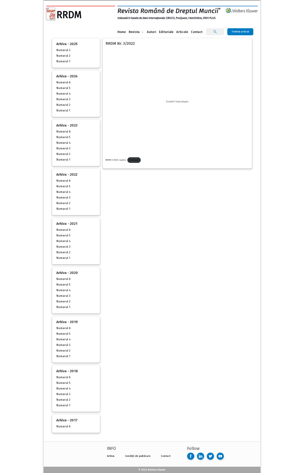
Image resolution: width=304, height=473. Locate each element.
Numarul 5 (63, 88)
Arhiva (111, 456)
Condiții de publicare (137, 456)
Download (134, 160)
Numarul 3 (63, 50)
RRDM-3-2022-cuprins (116, 160)
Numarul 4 (63, 93)
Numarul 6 (63, 82)
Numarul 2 (63, 55)
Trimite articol (240, 31)
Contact (165, 456)
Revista (134, 32)
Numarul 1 (63, 61)
